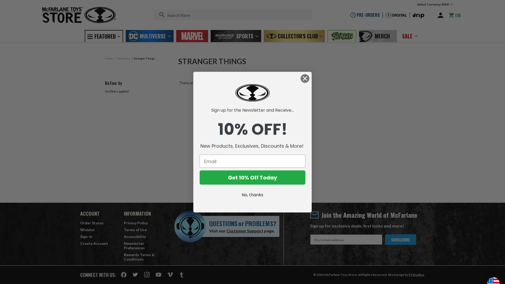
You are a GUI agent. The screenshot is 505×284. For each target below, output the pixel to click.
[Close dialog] (305, 78)
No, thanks (252, 195)
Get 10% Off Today (252, 177)
